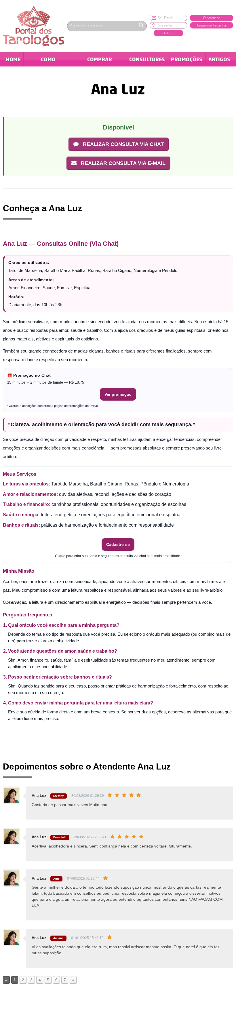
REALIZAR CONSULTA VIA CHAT (122, 144)
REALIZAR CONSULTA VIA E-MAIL (122, 163)
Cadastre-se (211, 18)
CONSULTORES (147, 59)
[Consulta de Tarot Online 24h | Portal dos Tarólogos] (33, 25)
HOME (13, 59)
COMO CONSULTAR (48, 61)
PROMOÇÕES (186, 59)
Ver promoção (118, 394)
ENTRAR (168, 33)
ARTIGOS (219, 59)
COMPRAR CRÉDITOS (99, 61)
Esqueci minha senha (211, 25)
